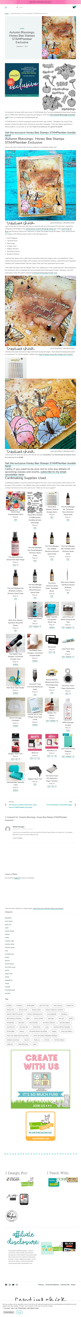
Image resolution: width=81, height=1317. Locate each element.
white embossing (23, 1044)
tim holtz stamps (59, 1040)
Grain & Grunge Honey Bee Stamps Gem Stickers (56, 354)
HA (54, 652)
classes (7, 934)
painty (7, 970)
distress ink (69, 1005)
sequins (54, 1031)
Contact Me (64, 1285)
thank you (37, 1040)
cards (22, 28)
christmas (19, 1005)
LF (73, 627)
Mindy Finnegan (18, 827)
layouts (7, 961)
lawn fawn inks (23, 1027)
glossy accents (38, 1018)
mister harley (9, 964)
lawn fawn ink (11, 1027)
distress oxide (23, 1010)
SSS (15, 520)
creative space (10, 947)
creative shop (9, 944)
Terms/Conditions (52, 1285)
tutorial (7, 987)
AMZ (68, 730)
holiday (71, 1018)
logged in (17, 878)
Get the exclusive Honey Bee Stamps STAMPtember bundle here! (40, 134)
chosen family (9, 931)
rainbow (21, 1031)
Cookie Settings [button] (8, 1312)
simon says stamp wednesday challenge (45, 1036)
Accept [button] (19, 1312)
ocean (47, 1027)
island (7, 957)
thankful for (9, 980)
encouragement (51, 1014)
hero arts (61, 1018)
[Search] (17, 7)
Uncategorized (10, 990)
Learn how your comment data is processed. (48, 908)
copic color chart (44, 1005)
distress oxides (36, 1010)
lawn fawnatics (33, 1023)
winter (34, 1044)
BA (68, 592)
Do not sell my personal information (21, 1308)
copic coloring (58, 1005)
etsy (6, 951)
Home (6, 13)
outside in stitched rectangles (61, 1027)
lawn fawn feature (64, 1023)
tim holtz (46, 1040)
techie (7, 977)
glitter (28, 1018)
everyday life (9, 954)
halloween (51, 1018)
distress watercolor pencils (15, 1014)
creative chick (9, 941)
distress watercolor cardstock (54, 1010)
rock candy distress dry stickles (38, 1031)
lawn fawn (22, 1023)
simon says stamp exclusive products (18, 1036)
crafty (7, 938)
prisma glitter (11, 1031)
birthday (9, 1005)
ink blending (10, 1023)
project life (8, 974)
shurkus (36, 626)
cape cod (8, 924)
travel (7, 983)
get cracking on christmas (14, 1018)
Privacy (41, 1285)
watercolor (10, 1044)
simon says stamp (66, 1031)
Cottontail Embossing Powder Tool (44, 273)
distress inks (10, 1010)
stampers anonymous (13, 1040)
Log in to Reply (17, 838)
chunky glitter (30, 1005)
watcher (8, 993)
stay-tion (26, 1040)
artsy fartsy (9, 921)
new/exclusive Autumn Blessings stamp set (41, 229)
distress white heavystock (34, 1014)
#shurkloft (8, 918)
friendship (64, 1014)
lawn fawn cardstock (49, 1023)
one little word (10, 967)
